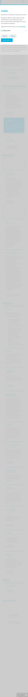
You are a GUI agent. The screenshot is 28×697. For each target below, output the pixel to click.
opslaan (5, 36)
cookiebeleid (22, 26)
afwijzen (13, 36)
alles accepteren (7, 40)
